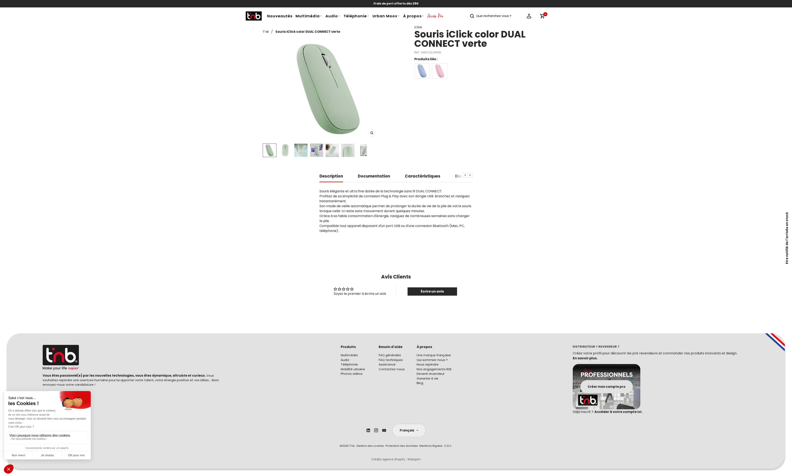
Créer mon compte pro (606, 386)
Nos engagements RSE (434, 369)
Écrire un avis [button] (432, 291)
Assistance (387, 364)
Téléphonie (355, 16)
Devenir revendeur (430, 373)
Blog (420, 383)
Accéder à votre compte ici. (618, 411)
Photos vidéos (352, 373)
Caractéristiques (422, 176)
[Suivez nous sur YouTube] (384, 430)
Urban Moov (384, 16)
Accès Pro (435, 17)
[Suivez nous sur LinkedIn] (368, 430)
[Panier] (542, 16)
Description (331, 176)
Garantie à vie (427, 378)
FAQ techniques (391, 360)
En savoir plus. (585, 358)
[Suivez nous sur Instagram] (376, 430)
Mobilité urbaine (353, 369)
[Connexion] (529, 16)
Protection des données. (401, 446)
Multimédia (308, 16)
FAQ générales (390, 355)
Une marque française (434, 355)
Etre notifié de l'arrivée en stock (787, 238)
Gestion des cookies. (370, 446)
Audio (331, 16)
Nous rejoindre (427, 364)
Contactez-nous (392, 369)
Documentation (374, 176)
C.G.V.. (448, 446)
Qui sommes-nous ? (432, 360)
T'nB (266, 31)
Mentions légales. (431, 446)
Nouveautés (279, 16)
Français (407, 430)
